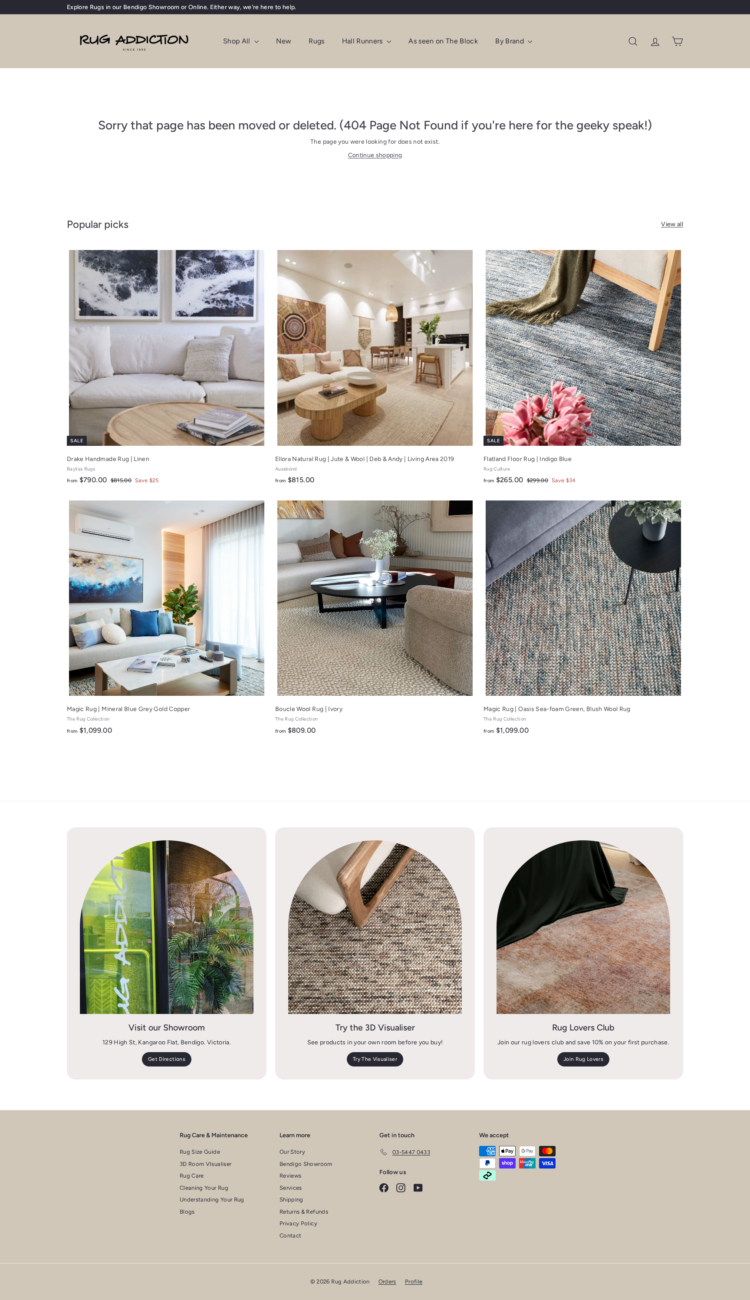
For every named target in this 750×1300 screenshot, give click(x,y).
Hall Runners (363, 41)
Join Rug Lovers (583, 1059)
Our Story (292, 1152)
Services (291, 1188)
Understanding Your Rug (212, 1199)
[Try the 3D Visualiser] (375, 927)
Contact (290, 1235)
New (283, 41)
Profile (413, 1281)
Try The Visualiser (375, 1059)
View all (672, 224)
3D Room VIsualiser (205, 1164)
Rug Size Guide (200, 1152)
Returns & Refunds (304, 1211)
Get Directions (166, 1059)
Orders (387, 1281)
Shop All (237, 41)
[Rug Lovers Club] (583, 927)
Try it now (245, 7)
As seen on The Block (443, 41)
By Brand (510, 41)
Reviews (290, 1175)
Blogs (187, 1211)
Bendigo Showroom (306, 1164)
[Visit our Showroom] (166, 927)
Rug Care (192, 1175)
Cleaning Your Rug (204, 1188)
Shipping (291, 1199)
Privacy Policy (298, 1223)
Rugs (316, 41)
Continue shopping (375, 155)
